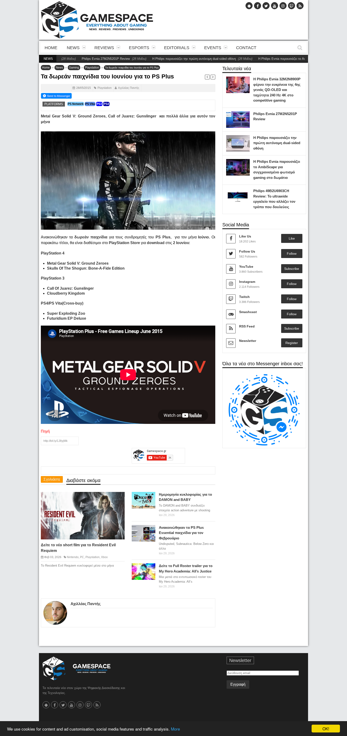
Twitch (244, 297)
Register (291, 343)
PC (82, 557)
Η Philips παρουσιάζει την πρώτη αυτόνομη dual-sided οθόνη (174, 58)
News (73, 47)
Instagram (247, 282)
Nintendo (73, 557)
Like (292, 238)
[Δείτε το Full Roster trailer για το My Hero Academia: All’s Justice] (150, 568)
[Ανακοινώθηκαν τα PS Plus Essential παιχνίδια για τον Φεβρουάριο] (150, 530)
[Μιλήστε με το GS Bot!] (264, 409)
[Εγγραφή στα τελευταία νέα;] (56, 95)
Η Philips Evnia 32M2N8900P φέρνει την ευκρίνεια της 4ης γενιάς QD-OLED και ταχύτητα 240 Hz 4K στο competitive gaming (276, 89)
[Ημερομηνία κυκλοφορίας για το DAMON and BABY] (150, 496)
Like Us (245, 236)
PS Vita (90, 104)
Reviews (104, 47)
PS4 (106, 104)
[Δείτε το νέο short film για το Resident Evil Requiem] (117, 499)
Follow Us (247, 251)
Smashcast (248, 312)
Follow (291, 253)
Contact (246, 47)
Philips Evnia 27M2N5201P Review (86, 58)
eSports (139, 47)
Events (212, 47)
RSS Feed (247, 326)
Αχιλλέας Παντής (128, 88)
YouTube (246, 266)
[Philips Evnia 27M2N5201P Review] (245, 116)
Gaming (74, 67)
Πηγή (45, 431)
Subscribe (291, 269)
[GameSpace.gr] (76, 668)
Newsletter (247, 341)
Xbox (104, 557)
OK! (325, 729)
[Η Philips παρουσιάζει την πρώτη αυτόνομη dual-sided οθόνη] (245, 140)
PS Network (76, 104)
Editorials (176, 47)
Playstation (92, 67)
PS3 (99, 104)
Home (51, 47)
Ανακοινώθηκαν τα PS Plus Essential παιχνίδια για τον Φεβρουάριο (181, 532)
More (175, 729)
